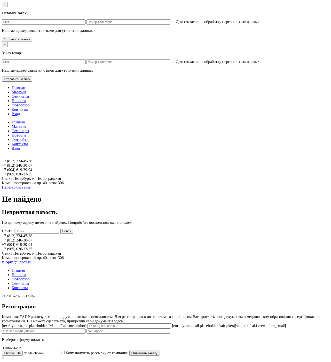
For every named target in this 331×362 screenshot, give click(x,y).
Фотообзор (21, 105)
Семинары (20, 96)
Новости (19, 101)
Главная (18, 88)
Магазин (19, 92)
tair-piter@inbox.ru (16, 262)
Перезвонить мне (16, 187)
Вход (16, 114)
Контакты (20, 109)
